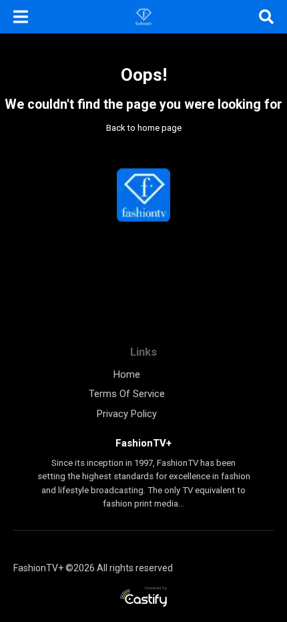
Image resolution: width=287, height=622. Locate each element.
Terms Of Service (127, 394)
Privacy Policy (127, 414)
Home (126, 374)
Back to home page (144, 128)
